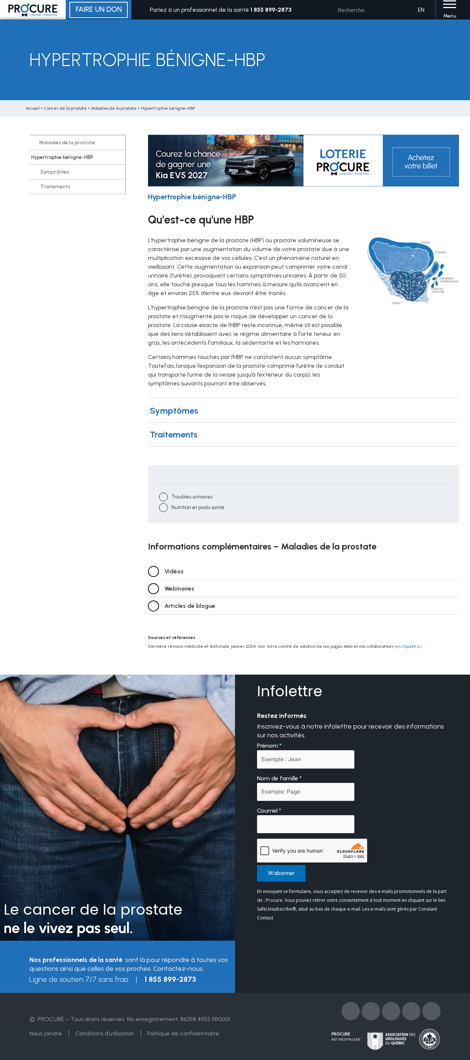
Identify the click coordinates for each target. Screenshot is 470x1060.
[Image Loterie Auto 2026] (303, 160)
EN (421, 9)
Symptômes (54, 172)
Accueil (33, 108)
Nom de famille (279, 778)
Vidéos (174, 571)
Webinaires (179, 588)
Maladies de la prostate (114, 108)
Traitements (55, 187)
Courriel (269, 810)
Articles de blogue (189, 605)
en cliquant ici (408, 646)
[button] (303, 411)
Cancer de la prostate (65, 108)
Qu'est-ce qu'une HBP (201, 219)
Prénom (269, 745)
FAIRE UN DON (99, 9)
